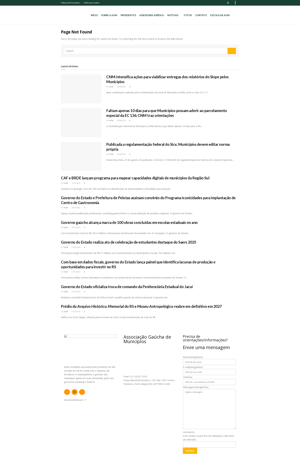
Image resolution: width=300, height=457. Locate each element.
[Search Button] (232, 51)
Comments (189, 432)
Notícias (172, 15)
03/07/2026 (75, 207)
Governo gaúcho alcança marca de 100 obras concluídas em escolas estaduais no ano (129, 222)
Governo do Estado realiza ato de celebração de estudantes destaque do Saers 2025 (128, 242)
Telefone (187, 377)
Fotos (188, 15)
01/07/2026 (75, 247)
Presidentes (128, 15)
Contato (201, 15)
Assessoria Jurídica (151, 15)
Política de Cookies (92, 3)
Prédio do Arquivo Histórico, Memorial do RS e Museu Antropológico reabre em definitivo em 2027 (141, 306)
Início (94, 15)
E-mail (193, 367)
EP (85, 399)
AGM (111, 86)
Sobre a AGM (109, 15)
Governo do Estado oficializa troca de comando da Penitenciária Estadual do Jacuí (127, 286)
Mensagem (195, 387)
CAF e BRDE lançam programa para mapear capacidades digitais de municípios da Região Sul (135, 178)
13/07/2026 (75, 183)
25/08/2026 (121, 86)
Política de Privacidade (70, 3)
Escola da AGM (220, 15)
